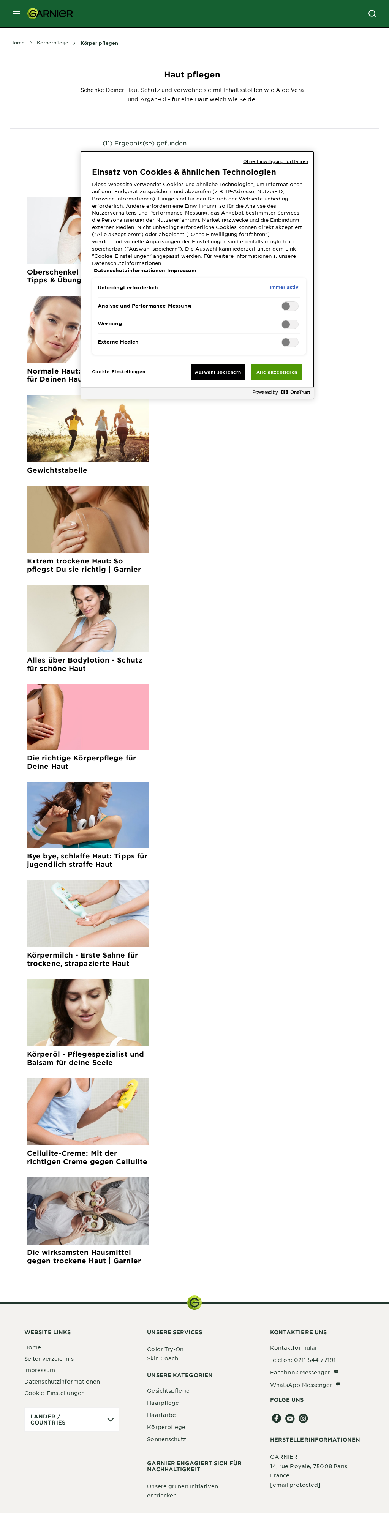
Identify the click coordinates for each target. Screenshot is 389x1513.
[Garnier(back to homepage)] (47, 13)
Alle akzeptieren (276, 371)
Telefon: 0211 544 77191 (303, 1359)
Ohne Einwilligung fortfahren (275, 161)
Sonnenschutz (166, 1439)
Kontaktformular (294, 1347)
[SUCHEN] (372, 13)
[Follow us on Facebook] (276, 1418)
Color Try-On (165, 1349)
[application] (71, 1419)
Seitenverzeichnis (49, 1358)
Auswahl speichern (218, 371)
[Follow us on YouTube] (290, 1418)
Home (32, 1347)
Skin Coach (162, 1358)
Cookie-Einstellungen (54, 1392)
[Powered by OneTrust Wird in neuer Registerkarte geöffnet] (281, 394)
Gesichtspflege (168, 1390)
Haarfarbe (161, 1414)
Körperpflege (166, 1426)
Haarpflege (163, 1402)
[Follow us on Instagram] (303, 1418)
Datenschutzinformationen (62, 1381)
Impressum (39, 1369)
